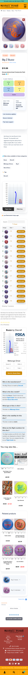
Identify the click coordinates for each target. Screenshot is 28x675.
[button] (23, 19)
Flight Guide (10, 397)
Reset (15, 224)
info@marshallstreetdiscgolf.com (15, 650)
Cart (22, 671)
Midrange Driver (14, 409)
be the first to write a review (14, 618)
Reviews (20, 639)
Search (14, 672)
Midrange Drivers (8, 164)
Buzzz (5, 160)
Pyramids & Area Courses (8, 641)
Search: (5, 222)
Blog (8, 639)
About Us (8, 638)
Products (20, 638)
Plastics (8, 10)
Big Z (13, 10)
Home (4, 10)
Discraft (12, 160)
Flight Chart (8, 209)
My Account (4, 672)
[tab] (14, 608)
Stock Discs (7, 167)
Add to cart (21, 231)
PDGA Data (20, 209)
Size (11, 228)
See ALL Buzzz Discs (14, 373)
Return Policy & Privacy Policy (7, 667)
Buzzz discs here (13, 399)
